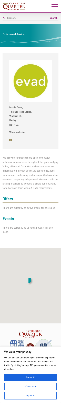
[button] (30, 281)
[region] (30, 374)
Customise (30, 387)
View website (17, 132)
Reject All (30, 396)
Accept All (31, 377)
